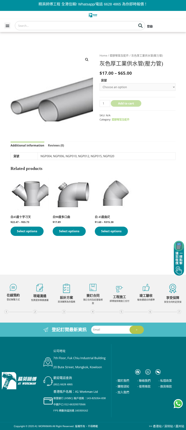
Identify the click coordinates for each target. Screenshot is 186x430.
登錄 (150, 26)
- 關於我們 (122, 380)
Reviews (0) (56, 145)
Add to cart (126, 103)
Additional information (27, 145)
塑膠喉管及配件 (119, 55)
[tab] (27, 145)
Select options (27, 231)
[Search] (140, 25)
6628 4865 (112, 4)
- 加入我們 (122, 392)
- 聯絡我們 (144, 380)
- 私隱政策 (165, 380)
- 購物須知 (122, 386)
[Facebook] (137, 372)
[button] (7, 26)
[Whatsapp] (148, 372)
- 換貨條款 (165, 386)
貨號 (104, 80)
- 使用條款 (144, 386)
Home (103, 55)
